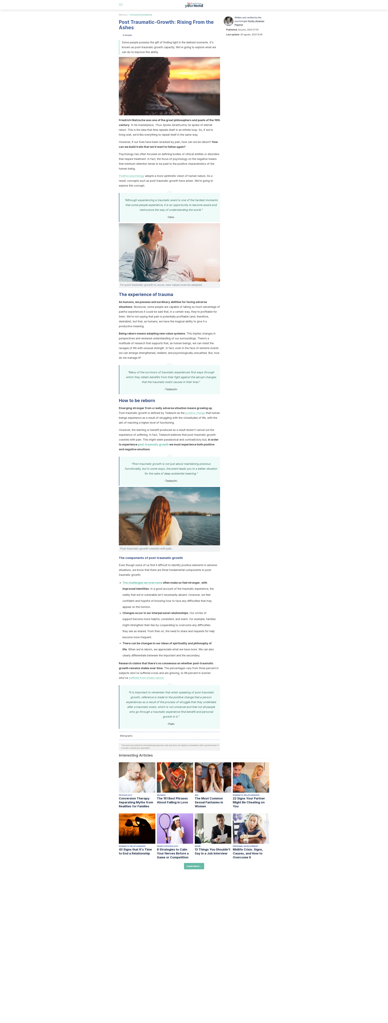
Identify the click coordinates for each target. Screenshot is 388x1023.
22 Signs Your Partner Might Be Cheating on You (249, 802)
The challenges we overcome (142, 582)
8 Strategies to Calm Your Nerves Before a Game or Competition (173, 853)
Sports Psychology (167, 846)
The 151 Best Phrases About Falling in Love (172, 800)
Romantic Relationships (246, 795)
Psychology (125, 795)
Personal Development (141, 15)
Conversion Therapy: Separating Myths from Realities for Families (136, 802)
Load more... (194, 866)
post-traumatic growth (153, 444)
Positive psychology (131, 175)
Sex (197, 795)
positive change (195, 413)
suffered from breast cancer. (146, 677)
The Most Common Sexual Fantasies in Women (209, 802)
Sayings (161, 795)
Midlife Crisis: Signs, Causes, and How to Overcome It (248, 853)
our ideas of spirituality (171, 643)
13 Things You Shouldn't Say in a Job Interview (212, 851)
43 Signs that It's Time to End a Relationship (135, 851)
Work (198, 846)
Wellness (123, 15)
